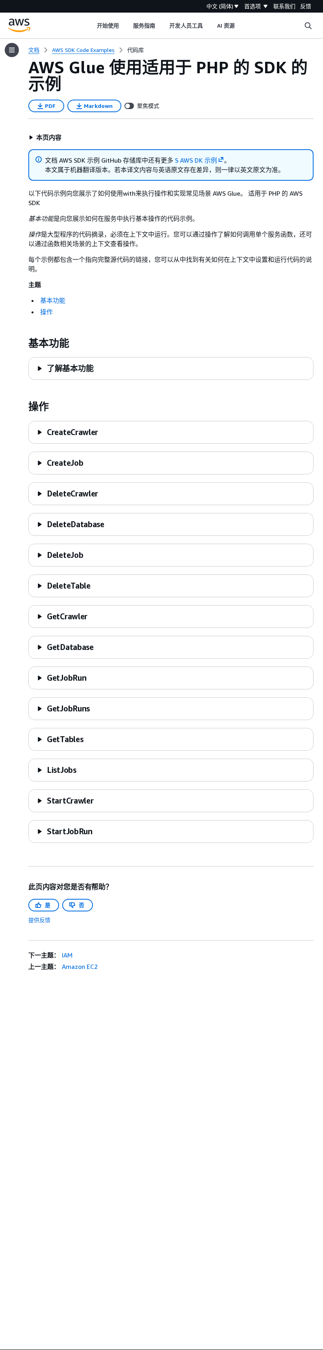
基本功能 (52, 300)
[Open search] (308, 25)
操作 (46, 312)
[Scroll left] (91, 25)
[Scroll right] (241, 25)
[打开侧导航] (12, 50)
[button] (45, 137)
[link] (135, 50)
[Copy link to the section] (22, 343)
